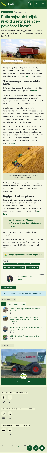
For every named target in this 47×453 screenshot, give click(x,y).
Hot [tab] (4, 304)
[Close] (37, 4)
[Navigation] (43, 4)
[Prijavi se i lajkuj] (29, 448)
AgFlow (12, 143)
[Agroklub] (8, 4)
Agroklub (20, 446)
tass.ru (34, 91)
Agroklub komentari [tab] (8, 287)
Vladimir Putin (10, 264)
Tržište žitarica (10, 267)
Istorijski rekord (33, 267)
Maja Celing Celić (25, 277)
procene (29, 76)
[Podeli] (36, 448)
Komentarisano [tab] (13, 304)
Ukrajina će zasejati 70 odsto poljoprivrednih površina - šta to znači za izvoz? (25, 223)
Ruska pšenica (23, 264)
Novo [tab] (23, 304)
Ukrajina (21, 267)
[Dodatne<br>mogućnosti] (42, 448)
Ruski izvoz (35, 264)
